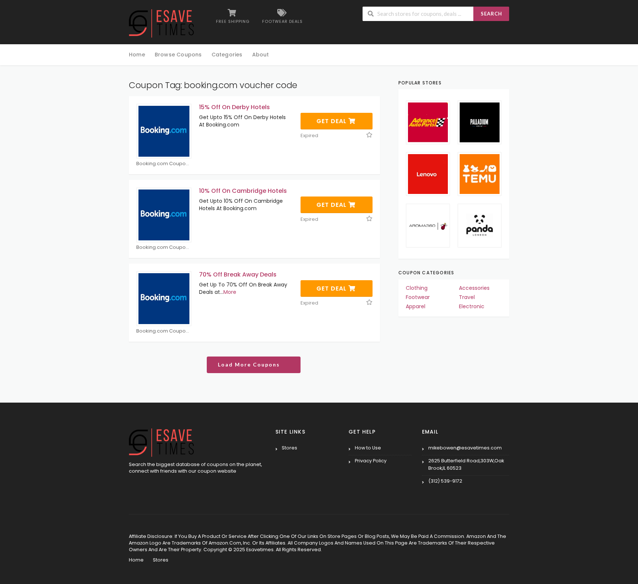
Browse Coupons (178, 54)
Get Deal (332, 121)
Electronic (471, 306)
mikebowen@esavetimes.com (465, 448)
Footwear (418, 297)
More (229, 292)
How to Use (368, 448)
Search (491, 14)
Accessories (474, 288)
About (260, 54)
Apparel (415, 306)
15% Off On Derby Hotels (234, 107)
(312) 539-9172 (445, 481)
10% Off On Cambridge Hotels (243, 191)
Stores (289, 448)
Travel (467, 297)
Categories (227, 54)
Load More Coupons (250, 364)
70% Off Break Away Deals (238, 274)
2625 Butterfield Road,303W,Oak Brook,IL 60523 (466, 464)
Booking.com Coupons (163, 164)
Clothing (417, 288)
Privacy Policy (371, 461)
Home (137, 54)
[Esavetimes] (161, 23)
